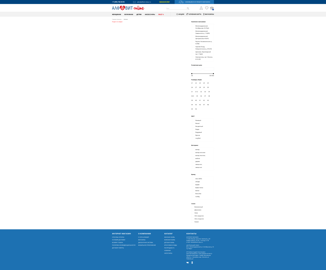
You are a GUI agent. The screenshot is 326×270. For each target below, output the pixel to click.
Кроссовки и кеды (170, 245)
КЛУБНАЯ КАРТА (195, 14)
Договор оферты (118, 248)
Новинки (167, 250)
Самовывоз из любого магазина (197, 2)
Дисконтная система (145, 242)
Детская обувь (169, 242)
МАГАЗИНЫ (209, 14)
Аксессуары (168, 253)
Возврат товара (117, 242)
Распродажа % (169, 248)
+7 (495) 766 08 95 (118, 2)
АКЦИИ (181, 14)
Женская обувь (169, 237)
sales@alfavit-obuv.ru (144, 2)
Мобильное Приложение (147, 245)
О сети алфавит (143, 237)
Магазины (141, 240)
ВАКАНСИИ (164, 2)
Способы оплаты (118, 237)
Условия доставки (118, 240)
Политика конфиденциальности (123, 245)
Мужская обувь (169, 240)
